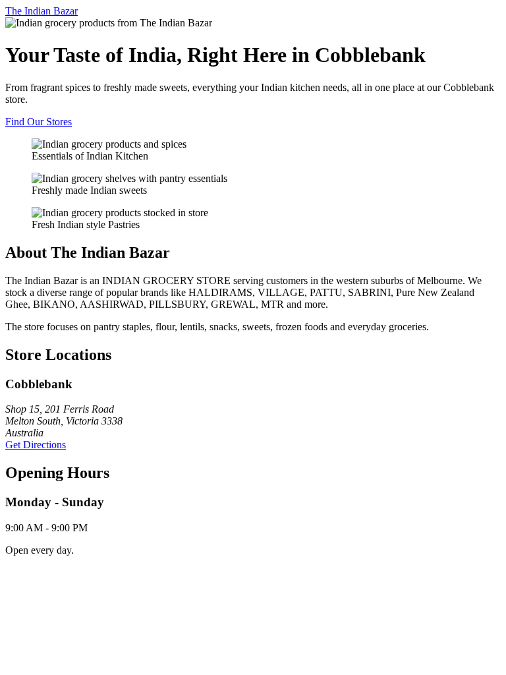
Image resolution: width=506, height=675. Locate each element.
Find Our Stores (38, 121)
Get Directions (35, 444)
